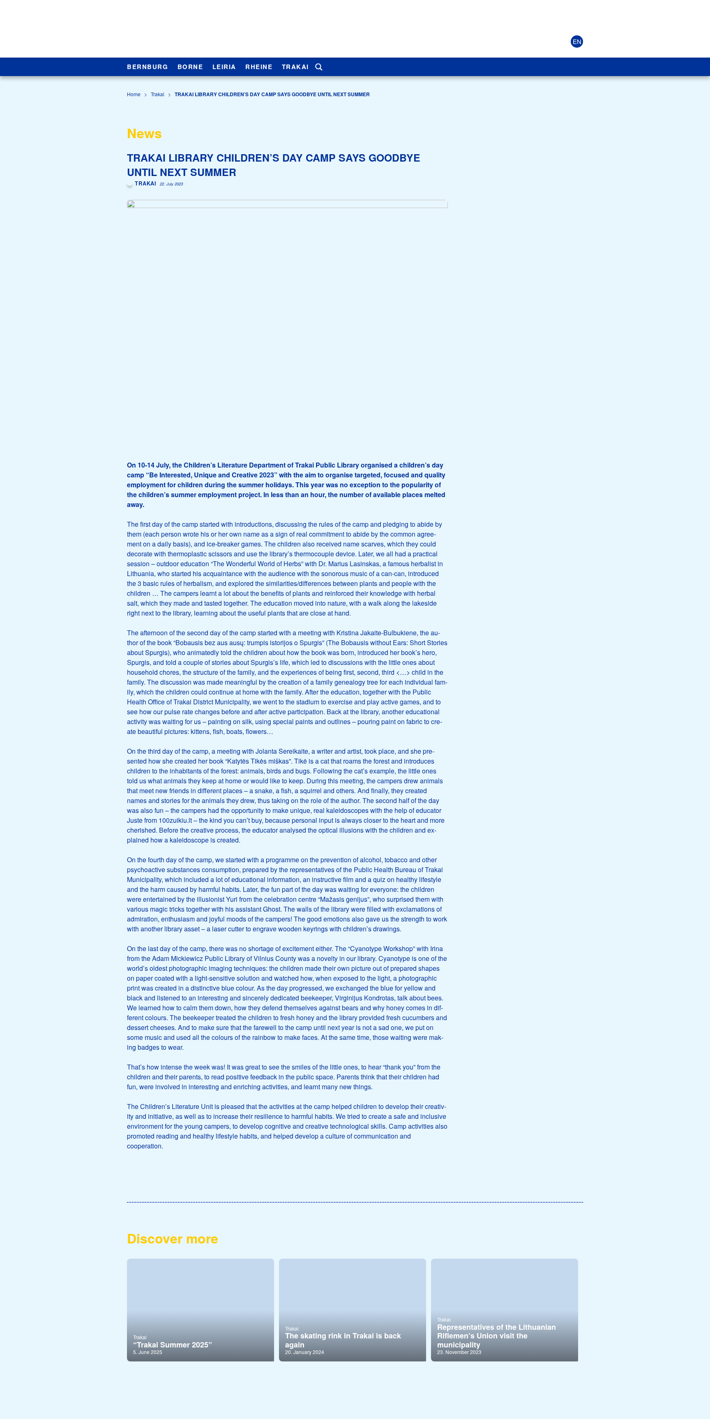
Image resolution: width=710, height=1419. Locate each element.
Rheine (258, 66)
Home (134, 93)
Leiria (224, 66)
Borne (190, 66)
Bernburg (147, 66)
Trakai (295, 66)
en (577, 41)
